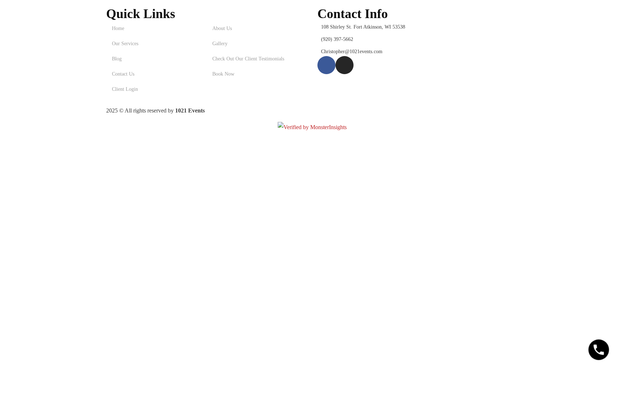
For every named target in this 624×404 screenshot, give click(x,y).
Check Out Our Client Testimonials (248, 58)
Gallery (220, 43)
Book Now (223, 74)
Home (118, 28)
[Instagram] (344, 65)
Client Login (125, 89)
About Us (222, 28)
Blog (117, 58)
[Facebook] (326, 65)
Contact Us (123, 74)
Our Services (125, 43)
